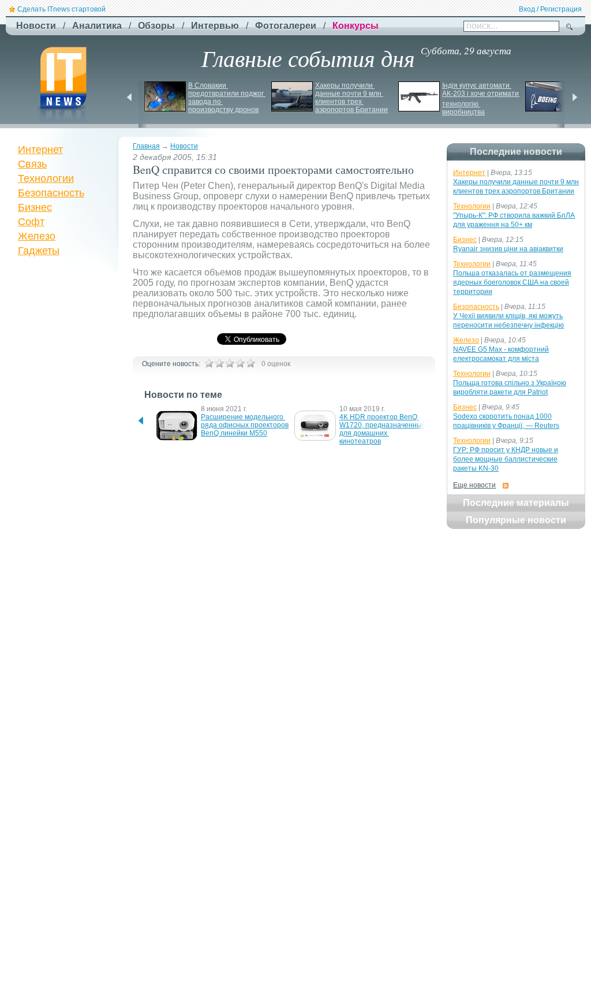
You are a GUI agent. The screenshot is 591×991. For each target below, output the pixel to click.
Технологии (46, 178)
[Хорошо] (240, 363)
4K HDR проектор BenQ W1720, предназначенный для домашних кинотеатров (383, 429)
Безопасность (51, 193)
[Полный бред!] (209, 363)
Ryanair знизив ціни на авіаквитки (508, 249)
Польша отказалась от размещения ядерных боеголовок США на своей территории (512, 282)
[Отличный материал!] (250, 363)
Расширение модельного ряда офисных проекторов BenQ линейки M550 (245, 425)
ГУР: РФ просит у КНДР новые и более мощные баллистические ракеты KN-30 (505, 459)
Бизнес (35, 207)
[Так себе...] (230, 363)
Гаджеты (38, 250)
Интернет (40, 149)
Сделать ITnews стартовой (61, 9)
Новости (184, 146)
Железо (36, 236)
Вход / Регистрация (550, 9)
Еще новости (474, 485)
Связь (32, 164)
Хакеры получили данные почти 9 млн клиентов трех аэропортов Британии (351, 97)
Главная (146, 146)
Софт (31, 222)
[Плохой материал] (219, 363)
